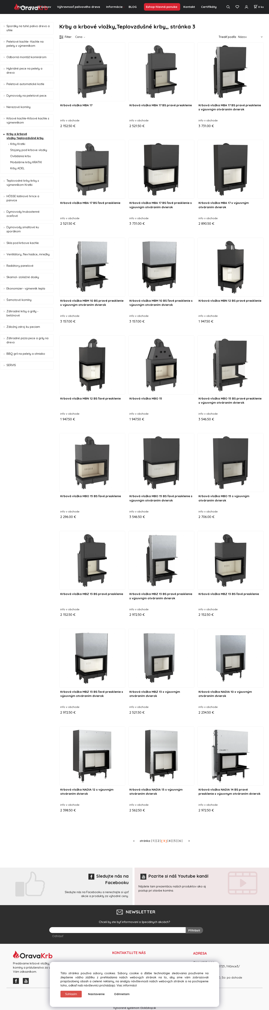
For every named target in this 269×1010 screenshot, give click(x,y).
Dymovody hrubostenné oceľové (23, 214)
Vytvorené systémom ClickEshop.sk (134, 1007)
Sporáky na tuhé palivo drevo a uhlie (28, 28)
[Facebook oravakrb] (17, 981)
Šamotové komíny (19, 300)
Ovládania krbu (20, 156)
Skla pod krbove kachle (22, 243)
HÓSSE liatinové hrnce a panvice (22, 198)
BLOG (133, 7)
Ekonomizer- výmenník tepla (25, 288)
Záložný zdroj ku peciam (23, 327)
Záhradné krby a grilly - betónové (22, 313)
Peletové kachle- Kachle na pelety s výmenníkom (25, 44)
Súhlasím (71, 994)
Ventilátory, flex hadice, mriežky (28, 254)
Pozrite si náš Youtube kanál (178, 876)
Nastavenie (96, 994)
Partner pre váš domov (34, 7)
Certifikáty (209, 7)
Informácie (114, 7)
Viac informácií (127, 985)
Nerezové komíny (18, 107)
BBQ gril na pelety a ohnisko (25, 354)
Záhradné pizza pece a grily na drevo (27, 340)
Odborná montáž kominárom (26, 57)
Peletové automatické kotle (25, 84)
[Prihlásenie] (246, 7)
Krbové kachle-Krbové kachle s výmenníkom (27, 120)
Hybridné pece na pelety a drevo (24, 70)
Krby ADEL (17, 168)
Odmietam (122, 994)
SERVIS (11, 365)
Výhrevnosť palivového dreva (78, 7)
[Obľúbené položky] (237, 7)
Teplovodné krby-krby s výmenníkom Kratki (22, 183)
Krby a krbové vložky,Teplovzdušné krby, (25, 136)
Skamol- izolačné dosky (22, 277)
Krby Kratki (17, 144)
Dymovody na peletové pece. (26, 95)
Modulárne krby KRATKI (26, 162)
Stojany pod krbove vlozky (28, 150)
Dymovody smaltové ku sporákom (22, 229)
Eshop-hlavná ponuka (161, 7)
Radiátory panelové (19, 266)
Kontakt (189, 7)
